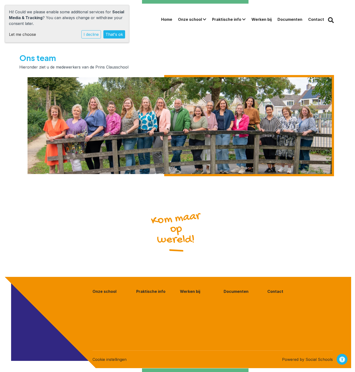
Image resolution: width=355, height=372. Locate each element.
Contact (316, 19)
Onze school (190, 19)
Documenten (289, 19)
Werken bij (261, 19)
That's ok (114, 34)
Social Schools (319, 359)
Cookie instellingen (109, 359)
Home (166, 19)
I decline (91, 34)
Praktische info (227, 19)
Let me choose (22, 34)
